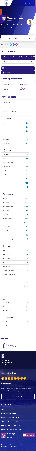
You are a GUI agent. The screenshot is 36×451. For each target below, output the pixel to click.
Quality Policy (13, 446)
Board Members (7, 438)
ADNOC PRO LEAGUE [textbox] (9, 111)
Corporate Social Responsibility (12, 417)
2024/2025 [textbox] (6, 105)
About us (4, 409)
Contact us (18, 396)
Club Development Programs (11, 430)
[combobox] (18, 105)
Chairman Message (8, 434)
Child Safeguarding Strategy (11, 426)
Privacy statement (6, 445)
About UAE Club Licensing (10, 422)
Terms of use (16, 445)
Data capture (4, 446)
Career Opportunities (8, 413)
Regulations (24, 445)
